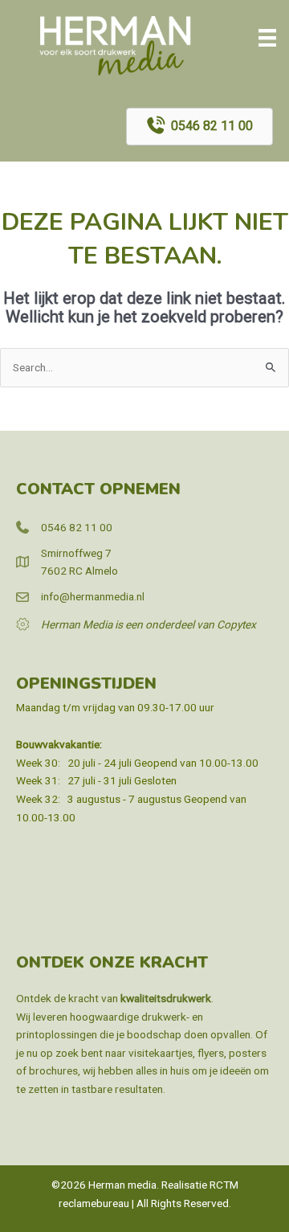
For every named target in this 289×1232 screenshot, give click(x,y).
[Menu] (267, 38)
